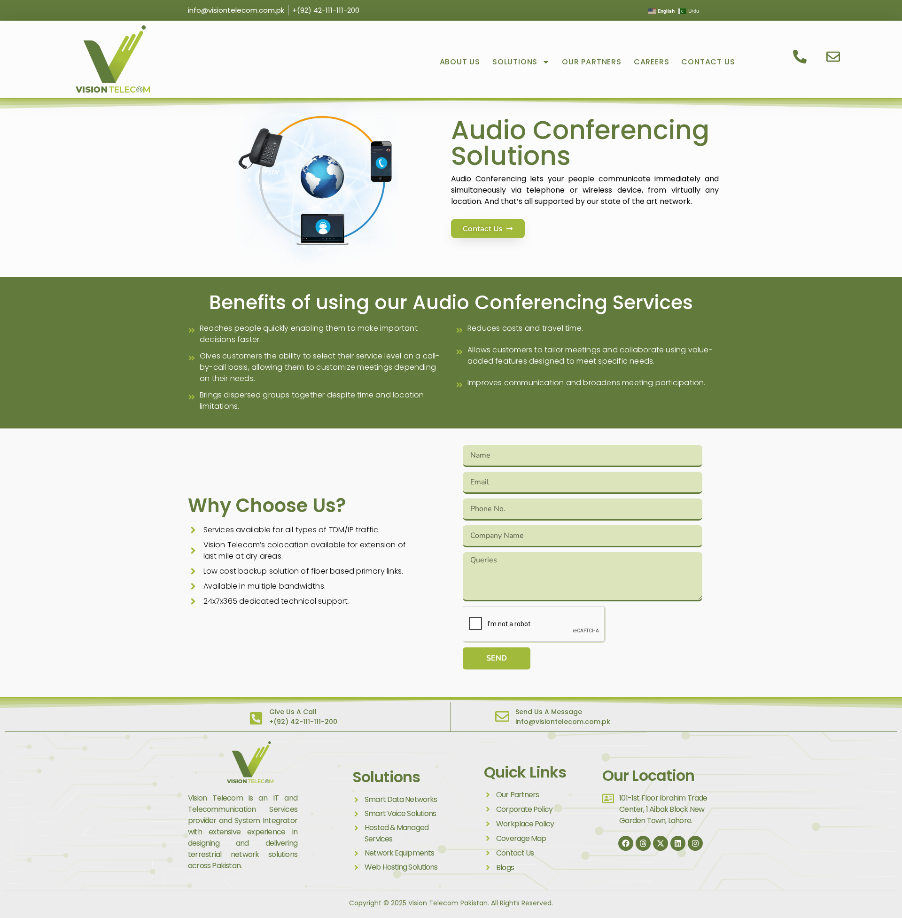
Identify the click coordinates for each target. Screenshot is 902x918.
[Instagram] (695, 843)
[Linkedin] (677, 843)
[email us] (834, 56)
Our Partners (592, 61)
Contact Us (708, 61)
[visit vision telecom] (113, 59)
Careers (651, 61)
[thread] (643, 843)
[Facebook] (625, 843)
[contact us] (801, 56)
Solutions (514, 61)
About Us (460, 61)
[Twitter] (660, 843)
